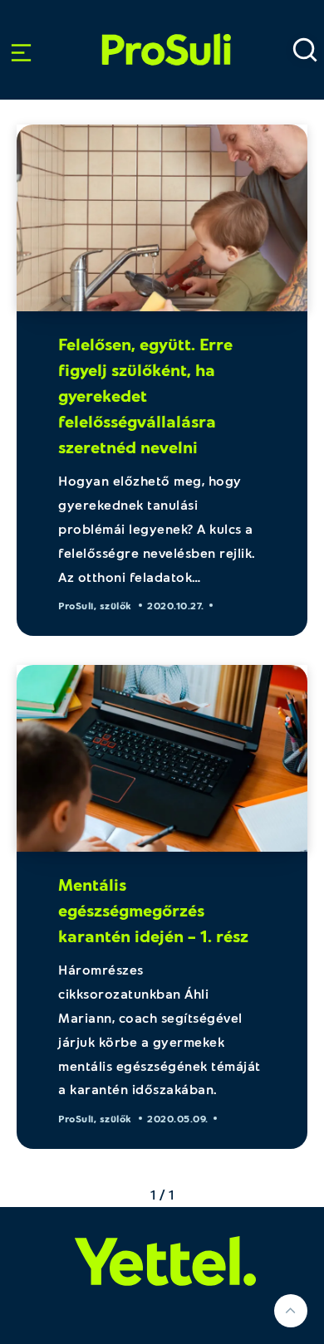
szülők (116, 605)
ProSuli (166, 28)
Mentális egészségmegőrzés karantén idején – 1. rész (153, 910)
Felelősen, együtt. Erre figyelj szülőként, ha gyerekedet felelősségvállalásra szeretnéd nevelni (145, 395)
